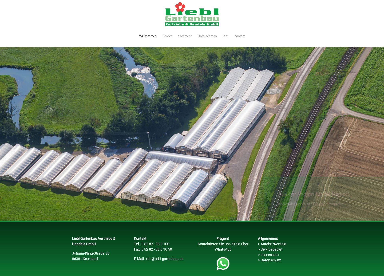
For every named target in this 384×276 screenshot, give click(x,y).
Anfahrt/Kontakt (273, 244)
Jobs (226, 36)
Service (167, 36)
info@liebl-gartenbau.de (164, 259)
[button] (9, 133)
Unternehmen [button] (207, 36)
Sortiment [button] (185, 36)
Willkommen (148, 36)
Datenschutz (271, 260)
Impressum (270, 255)
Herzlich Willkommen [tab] (188, 210)
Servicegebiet (271, 249)
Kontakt (240, 36)
